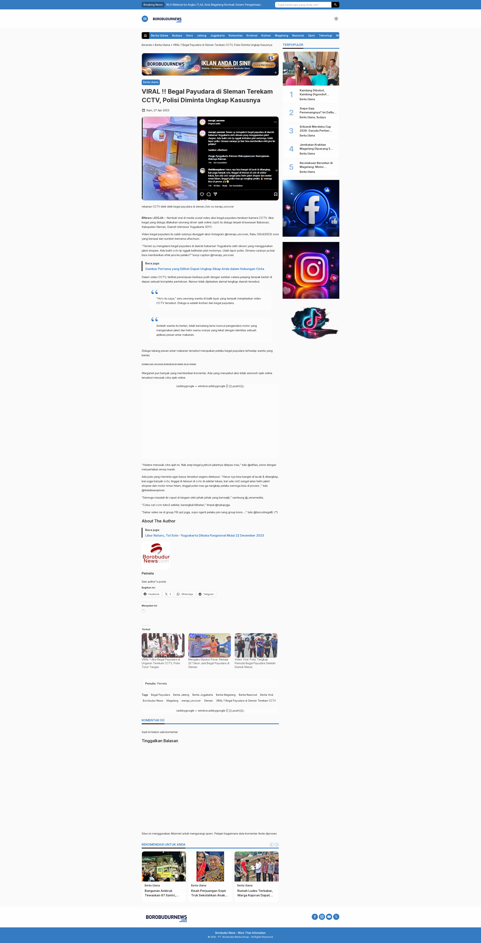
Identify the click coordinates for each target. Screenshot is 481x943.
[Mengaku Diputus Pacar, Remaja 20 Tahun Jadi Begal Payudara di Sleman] (209, 645)
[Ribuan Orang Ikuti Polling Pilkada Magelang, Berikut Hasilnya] (256, 866)
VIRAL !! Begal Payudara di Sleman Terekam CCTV (246, 700)
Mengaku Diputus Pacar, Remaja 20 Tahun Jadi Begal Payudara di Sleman (208, 663)
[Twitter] (336, 917)
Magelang (281, 35)
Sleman (208, 700)
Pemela (148, 573)
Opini (311, 35)
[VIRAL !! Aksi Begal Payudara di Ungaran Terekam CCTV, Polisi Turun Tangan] (163, 645)
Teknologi (325, 35)
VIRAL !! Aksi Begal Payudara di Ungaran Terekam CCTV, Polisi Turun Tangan (161, 663)
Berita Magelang (226, 694)
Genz (189, 35)
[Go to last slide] (272, 845)
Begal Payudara (160, 694)
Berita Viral (266, 694)
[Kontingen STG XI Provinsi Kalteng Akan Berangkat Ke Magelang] (210, 866)
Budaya (177, 35)
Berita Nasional (248, 694)
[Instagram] (322, 917)
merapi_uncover (191, 700)
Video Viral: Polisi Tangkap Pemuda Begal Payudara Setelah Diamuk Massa (255, 663)
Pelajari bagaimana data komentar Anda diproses (245, 833)
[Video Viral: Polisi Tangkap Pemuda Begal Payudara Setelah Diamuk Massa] (256, 645)
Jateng (201, 35)
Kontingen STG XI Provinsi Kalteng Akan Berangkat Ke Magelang (209, 895)
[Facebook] (315, 917)
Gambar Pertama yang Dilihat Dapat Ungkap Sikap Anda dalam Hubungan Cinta (204, 269)
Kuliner (266, 35)
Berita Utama (159, 35)
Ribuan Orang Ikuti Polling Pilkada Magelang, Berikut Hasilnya (256, 895)
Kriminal (252, 35)
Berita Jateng (181, 694)
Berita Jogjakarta (202, 694)
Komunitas (236, 35)
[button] (335, 5)
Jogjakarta (217, 35)
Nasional (298, 35)
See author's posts (154, 581)
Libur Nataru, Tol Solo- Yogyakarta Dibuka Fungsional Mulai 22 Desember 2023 (204, 535)
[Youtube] (329, 917)
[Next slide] (277, 845)
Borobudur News (153, 700)
